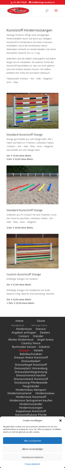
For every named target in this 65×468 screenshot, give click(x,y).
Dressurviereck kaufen (31, 375)
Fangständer (31, 386)
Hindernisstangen (31, 407)
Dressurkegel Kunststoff (31, 364)
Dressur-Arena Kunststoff (31, 357)
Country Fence (31, 343)
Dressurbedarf (30, 361)
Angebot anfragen (24, 332)
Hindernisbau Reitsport (31, 390)
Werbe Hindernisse (20, 339)
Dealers (45, 332)
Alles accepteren (32, 440)
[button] (60, 420)
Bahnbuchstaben (31, 354)
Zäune (41, 321)
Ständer (38, 336)
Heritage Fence (39, 325)
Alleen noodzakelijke (32, 448)
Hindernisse (24, 329)
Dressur (41, 329)
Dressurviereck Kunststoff (31, 379)
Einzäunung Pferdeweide (30, 382)
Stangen (24, 350)
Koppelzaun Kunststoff (31, 411)
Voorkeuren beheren (32, 457)
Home (19, 321)
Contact (23, 336)
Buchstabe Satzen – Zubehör (31, 347)
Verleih (38, 350)
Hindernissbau (44, 393)
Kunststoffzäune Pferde (31, 414)
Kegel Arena (45, 339)
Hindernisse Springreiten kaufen (30, 400)
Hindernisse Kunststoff (31, 397)
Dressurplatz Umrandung (30, 368)
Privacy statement (32, 464)
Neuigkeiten (17, 325)
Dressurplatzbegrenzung (31, 372)
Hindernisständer (30, 404)
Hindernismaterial (19, 393)
